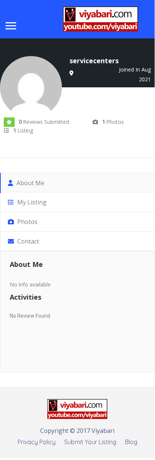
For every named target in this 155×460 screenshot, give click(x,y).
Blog (131, 442)
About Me (29, 183)
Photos (27, 222)
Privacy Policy (37, 442)
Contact (27, 241)
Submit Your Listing (90, 442)
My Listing (31, 202)
